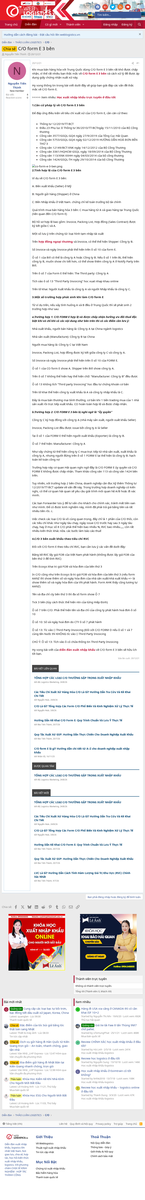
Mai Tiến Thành (45, 724)
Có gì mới (51, 24)
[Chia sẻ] (132, 63)
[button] (60, 24)
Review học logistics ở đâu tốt (100, 1058)
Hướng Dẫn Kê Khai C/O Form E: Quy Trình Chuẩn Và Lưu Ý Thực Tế (78, 720)
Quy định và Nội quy (81, 1123)
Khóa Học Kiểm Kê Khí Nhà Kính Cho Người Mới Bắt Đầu (37, 1081)
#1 (138, 63)
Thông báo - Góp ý (101, 1147)
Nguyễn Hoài (43, 699)
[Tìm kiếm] (139, 24)
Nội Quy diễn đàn (100, 1143)
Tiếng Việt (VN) (13, 1123)
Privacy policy (103, 1123)
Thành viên (73, 24)
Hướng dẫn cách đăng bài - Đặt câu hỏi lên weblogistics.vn (42, 34)
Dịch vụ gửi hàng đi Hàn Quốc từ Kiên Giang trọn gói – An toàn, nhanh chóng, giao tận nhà (39, 1046)
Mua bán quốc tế (19, 1090)
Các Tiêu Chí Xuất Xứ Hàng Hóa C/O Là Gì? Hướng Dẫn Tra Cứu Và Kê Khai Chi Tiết (82, 694)
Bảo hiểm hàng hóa (47, 1173)
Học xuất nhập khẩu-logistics (97, 1053)
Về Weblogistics (44, 1143)
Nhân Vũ (41, 756)
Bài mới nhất (13, 1002)
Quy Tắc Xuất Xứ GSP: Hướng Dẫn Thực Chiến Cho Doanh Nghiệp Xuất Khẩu (83, 734)
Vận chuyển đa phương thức (26, 1056)
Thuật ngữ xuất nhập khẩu (51, 1147)
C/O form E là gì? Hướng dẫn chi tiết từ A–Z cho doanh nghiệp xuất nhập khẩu (82, 750)
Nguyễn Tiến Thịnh (15, 54)
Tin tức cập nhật (19, 1036)
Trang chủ (11, 24)
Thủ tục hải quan (90, 1020)
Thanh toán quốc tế (21, 1020)
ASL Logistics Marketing (48, 682)
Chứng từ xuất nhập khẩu (50, 1168)
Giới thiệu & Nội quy (102, 1151)
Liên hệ (63, 1123)
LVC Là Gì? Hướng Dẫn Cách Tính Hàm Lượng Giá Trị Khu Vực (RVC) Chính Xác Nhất (82, 874)
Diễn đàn (31, 24)
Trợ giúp (118, 1123)
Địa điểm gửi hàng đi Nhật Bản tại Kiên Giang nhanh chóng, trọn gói (37, 1064)
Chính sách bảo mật (102, 1156)
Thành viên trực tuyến (91, 979)
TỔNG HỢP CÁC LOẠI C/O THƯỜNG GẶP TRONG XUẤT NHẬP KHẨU (77, 678)
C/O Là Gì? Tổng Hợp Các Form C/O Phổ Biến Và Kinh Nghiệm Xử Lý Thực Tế (83, 706)
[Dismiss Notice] (139, 35)
